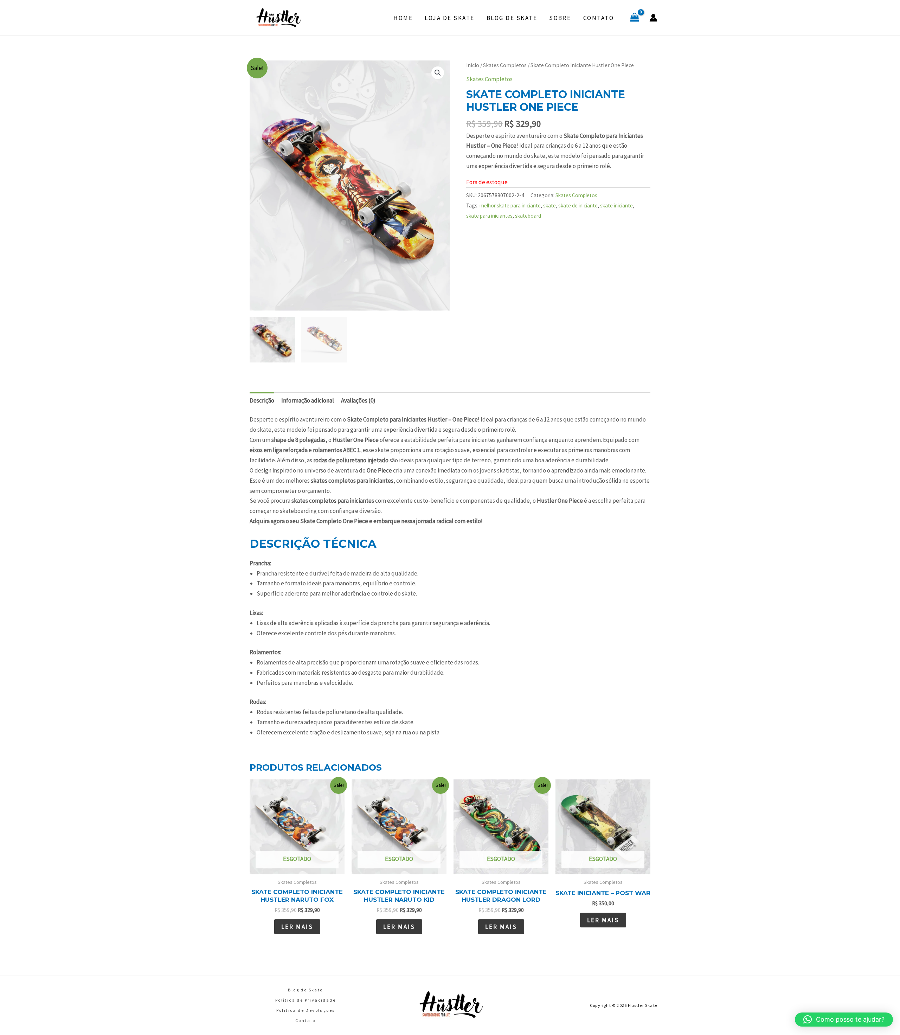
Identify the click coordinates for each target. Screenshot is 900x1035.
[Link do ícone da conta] (653, 18)
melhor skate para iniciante (510, 205)
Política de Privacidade (305, 1000)
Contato (598, 18)
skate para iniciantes (489, 215)
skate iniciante (616, 205)
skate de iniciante (578, 205)
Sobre (560, 18)
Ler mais (297, 927)
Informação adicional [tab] (307, 400)
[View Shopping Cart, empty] (634, 18)
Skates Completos (505, 65)
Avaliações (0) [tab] (358, 400)
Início (472, 65)
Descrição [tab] (262, 400)
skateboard (528, 215)
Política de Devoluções (305, 1010)
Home (403, 18)
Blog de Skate (512, 18)
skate (549, 205)
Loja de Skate (450, 18)
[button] (437, 72)
